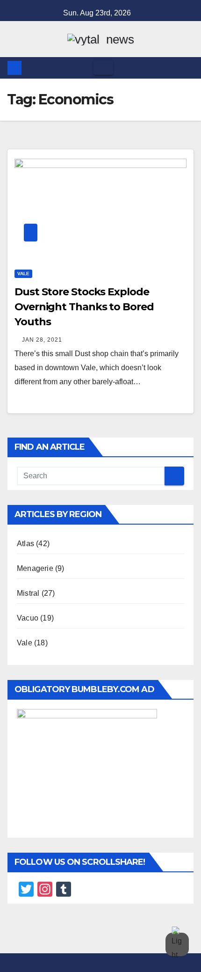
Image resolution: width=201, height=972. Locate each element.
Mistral (28, 593)
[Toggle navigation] (103, 68)
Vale (23, 273)
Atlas (25, 544)
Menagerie (35, 568)
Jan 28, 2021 (42, 339)
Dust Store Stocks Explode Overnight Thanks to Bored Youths (84, 306)
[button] (187, 68)
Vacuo (27, 618)
